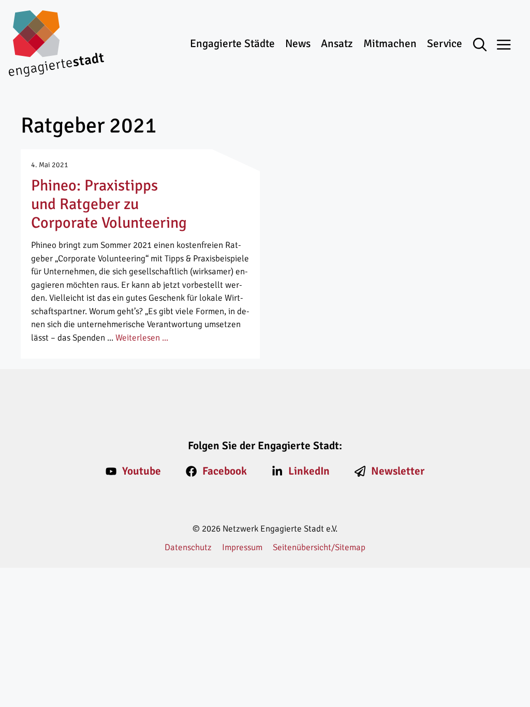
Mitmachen (390, 43)
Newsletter (397, 471)
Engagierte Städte (232, 43)
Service (444, 43)
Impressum (242, 547)
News (298, 43)
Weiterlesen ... (141, 337)
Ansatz (336, 43)
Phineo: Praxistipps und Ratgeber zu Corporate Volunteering (109, 204)
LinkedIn (309, 471)
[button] (485, 45)
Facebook (224, 471)
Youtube (141, 471)
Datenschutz (188, 547)
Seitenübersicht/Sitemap (319, 547)
